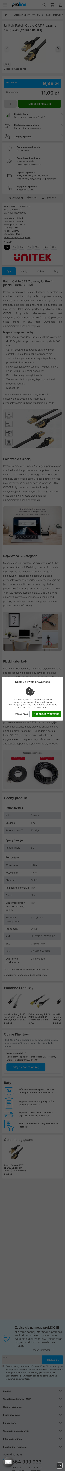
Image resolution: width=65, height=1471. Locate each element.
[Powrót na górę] (59, 1465)
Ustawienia (21, 714)
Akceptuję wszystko (46, 713)
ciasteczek (39, 699)
